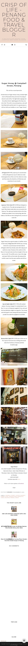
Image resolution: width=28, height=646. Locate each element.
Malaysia (7, 497)
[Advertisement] (14, 63)
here (19, 479)
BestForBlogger (14, 644)
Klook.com (3, 640)
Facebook (21, 483)
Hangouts (20, 496)
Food (6, 496)
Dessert (22, 495)
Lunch (2, 497)
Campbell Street (10, 495)
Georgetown (13, 496)
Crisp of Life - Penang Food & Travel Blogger (14, 20)
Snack (17, 497)
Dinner (3, 496)
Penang (12, 497)
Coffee (18, 495)
